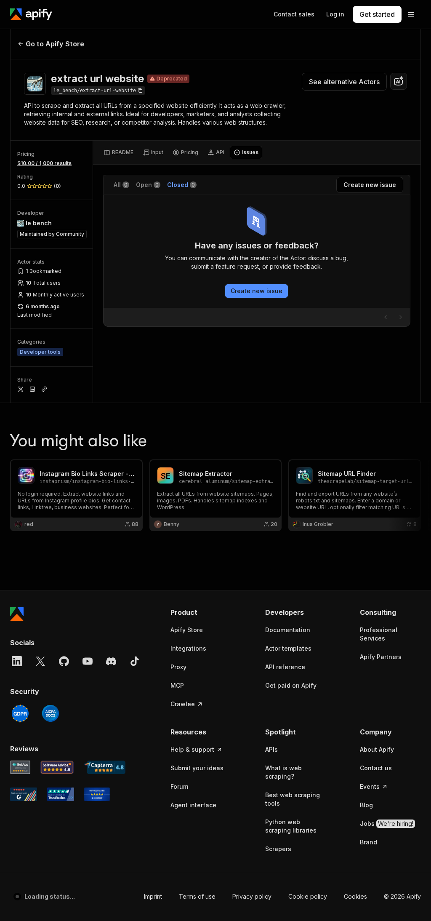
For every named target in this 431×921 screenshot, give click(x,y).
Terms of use (197, 896)
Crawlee (182, 703)
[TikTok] (134, 661)
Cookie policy (307, 896)
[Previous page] (385, 317)
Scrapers (278, 848)
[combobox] (398, 81)
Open (147, 184)
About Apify (377, 749)
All (121, 184)
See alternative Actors (344, 81)
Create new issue (256, 290)
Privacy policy (251, 896)
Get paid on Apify (291, 685)
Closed (181, 184)
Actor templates (288, 648)
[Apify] (31, 14)
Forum (179, 786)
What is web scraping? (283, 772)
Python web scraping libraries (291, 826)
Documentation (287, 629)
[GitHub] (64, 661)
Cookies (355, 896)
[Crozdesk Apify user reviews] (97, 794)
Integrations (188, 648)
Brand (368, 842)
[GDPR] (20, 713)
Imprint (153, 896)
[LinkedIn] (17, 661)
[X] (40, 661)
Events (370, 786)
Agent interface (193, 805)
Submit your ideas (196, 768)
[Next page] (401, 317)
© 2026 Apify (402, 896)
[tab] (118, 152)
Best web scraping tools (292, 799)
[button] (200, 612)
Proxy (178, 666)
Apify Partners (381, 656)
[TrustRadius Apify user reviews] (60, 794)
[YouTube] (87, 661)
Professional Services (378, 634)
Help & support (192, 749)
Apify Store (186, 629)
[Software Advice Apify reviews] (57, 767)
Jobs (386, 823)
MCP (177, 685)
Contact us (376, 768)
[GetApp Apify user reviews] (20, 767)
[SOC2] (50, 713)
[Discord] (111, 661)
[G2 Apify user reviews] (23, 794)
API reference (285, 666)
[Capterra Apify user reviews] (104, 767)
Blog (366, 805)
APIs (271, 749)
